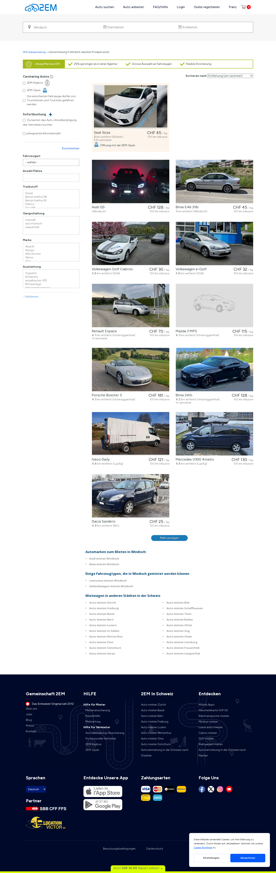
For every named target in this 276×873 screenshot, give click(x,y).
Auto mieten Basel (101, 614)
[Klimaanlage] (51, 284)
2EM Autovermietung (34, 52)
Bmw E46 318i (186, 207)
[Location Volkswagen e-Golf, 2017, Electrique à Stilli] (214, 243)
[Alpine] (51, 257)
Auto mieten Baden (179, 619)
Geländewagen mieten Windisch (111, 586)
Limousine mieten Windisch (108, 580)
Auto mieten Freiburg (104, 608)
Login (181, 7)
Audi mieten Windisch (104, 558)
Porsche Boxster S (106, 395)
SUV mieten (206, 738)
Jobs (29, 714)
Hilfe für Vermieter (96, 727)
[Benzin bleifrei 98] (51, 197)
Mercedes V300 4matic (194, 459)
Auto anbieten (133, 7)
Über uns (31, 708)
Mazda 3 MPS (185, 331)
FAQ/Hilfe (160, 7)
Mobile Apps (207, 704)
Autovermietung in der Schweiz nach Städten (164, 752)
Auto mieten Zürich (102, 602)
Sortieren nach (196, 76)
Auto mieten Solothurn (105, 648)
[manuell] (51, 220)
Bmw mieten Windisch (104, 564)
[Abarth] (51, 246)
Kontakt (31, 731)
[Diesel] (51, 193)
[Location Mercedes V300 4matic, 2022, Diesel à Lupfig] (214, 433)
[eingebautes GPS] (51, 280)
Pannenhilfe (92, 716)
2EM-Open (92, 750)
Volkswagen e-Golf (190, 269)
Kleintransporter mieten (214, 716)
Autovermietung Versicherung (104, 733)
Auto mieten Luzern (103, 625)
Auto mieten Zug (178, 631)
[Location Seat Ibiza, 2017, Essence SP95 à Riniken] (130, 107)
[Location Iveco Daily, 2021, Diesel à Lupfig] (130, 433)
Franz (233, 7)
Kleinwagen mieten (211, 744)
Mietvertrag (92, 721)
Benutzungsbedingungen (119, 848)
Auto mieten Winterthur (106, 636)
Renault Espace (103, 331)
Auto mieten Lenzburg (181, 642)
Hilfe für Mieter (94, 704)
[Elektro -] (51, 204)
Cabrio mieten (208, 733)
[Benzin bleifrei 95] (51, 200)
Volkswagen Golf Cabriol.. (112, 269)
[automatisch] (51, 223)
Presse (30, 725)
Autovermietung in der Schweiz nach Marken (222, 752)
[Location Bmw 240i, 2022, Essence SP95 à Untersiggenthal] (214, 369)
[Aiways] (51, 250)
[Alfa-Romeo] (51, 254)
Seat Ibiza (101, 132)
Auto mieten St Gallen (104, 631)
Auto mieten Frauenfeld (182, 648)
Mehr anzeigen (169, 538)
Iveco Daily (100, 459)
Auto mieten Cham (179, 636)
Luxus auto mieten (210, 727)
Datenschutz (154, 848)
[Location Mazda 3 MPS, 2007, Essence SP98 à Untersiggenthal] (214, 305)
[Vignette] (51, 273)
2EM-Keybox (93, 744)
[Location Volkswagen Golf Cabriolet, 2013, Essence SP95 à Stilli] (130, 243)
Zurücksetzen (70, 148)
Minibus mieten (208, 721)
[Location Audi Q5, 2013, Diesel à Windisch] (130, 181)
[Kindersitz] (51, 277)
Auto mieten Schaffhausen (184, 608)
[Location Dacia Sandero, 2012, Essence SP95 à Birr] (130, 495)
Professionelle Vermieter (100, 738)
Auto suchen (104, 7)
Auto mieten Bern (101, 619)
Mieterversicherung (97, 710)
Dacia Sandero (102, 521)
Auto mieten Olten (179, 625)
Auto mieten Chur (101, 642)
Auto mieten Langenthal (183, 653)
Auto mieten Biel (177, 602)
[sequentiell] (51, 227)
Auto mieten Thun (179, 614)
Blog (29, 720)
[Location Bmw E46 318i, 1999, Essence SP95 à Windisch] (214, 181)
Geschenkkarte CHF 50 (213, 710)
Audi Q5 (97, 207)
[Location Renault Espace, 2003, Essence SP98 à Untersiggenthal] (130, 305)
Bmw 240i (183, 395)
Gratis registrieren (207, 7)
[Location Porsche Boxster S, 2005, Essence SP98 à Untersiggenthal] (130, 369)
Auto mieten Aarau (102, 653)
